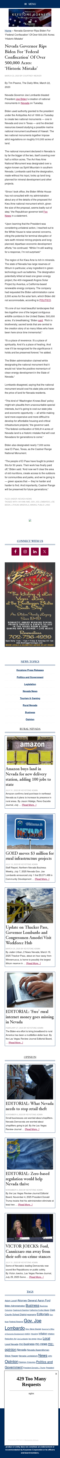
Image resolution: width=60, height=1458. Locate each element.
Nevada (25, 103)
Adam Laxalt (11, 1300)
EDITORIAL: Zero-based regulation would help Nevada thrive (28, 1179)
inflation (43, 1333)
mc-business (27, 1344)
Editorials (43, 1314)
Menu (32, 4)
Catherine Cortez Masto (39, 1310)
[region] (30, 604)
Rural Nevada (30, 705)
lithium (15, 504)
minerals (24, 504)
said (40, 320)
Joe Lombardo (22, 1338)
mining (33, 504)
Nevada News (25, 498)
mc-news (41, 1343)
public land (44, 504)
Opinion (30, 719)
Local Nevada (11, 1344)
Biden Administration (15, 1305)
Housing (34, 1333)
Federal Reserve (16, 1321)
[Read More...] (29, 804)
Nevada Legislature (28, 1355)
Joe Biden (21, 99)
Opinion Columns (27, 1362)
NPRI (50, 1356)
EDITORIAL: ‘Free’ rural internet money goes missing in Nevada (30, 1017)
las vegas (32, 1338)
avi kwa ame (24, 501)
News (42, 1355)
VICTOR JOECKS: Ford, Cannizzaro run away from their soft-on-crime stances (28, 1251)
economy (31, 1314)
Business (30, 712)
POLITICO (45, 300)
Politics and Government (30, 677)
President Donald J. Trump (34, 1367)
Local (46, 1338)
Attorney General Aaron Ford (33, 1300)
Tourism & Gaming (30, 698)
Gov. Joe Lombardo (40, 501)
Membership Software (31, 1440)
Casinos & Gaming (21, 1310)
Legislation (30, 684)
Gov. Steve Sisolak (33, 1329)
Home (8, 30)
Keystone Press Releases (30, 670)
